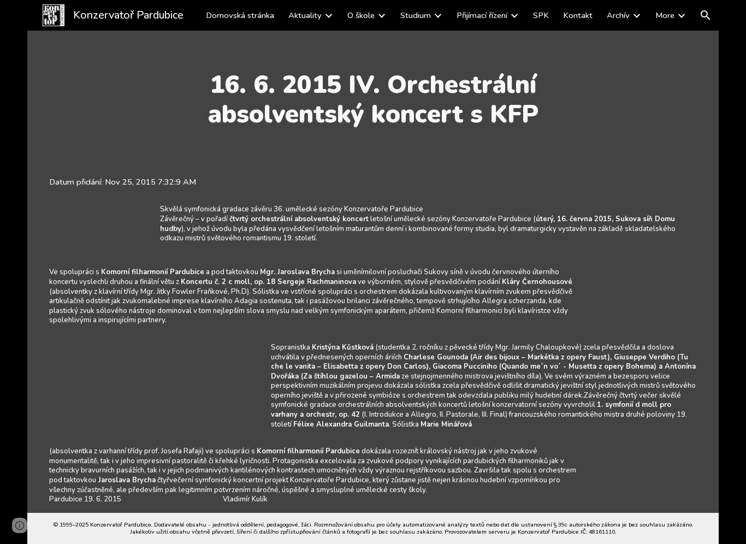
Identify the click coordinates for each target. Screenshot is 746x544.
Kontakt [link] (578, 15)
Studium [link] (415, 15)
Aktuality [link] (305, 15)
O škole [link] (361, 15)
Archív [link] (618, 15)
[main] (373, 100)
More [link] (664, 15)
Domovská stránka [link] (240, 15)
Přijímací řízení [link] (482, 15)
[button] (705, 15)
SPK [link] (541, 15)
